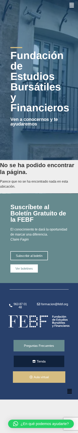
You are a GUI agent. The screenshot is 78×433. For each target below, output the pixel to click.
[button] (72, 5)
